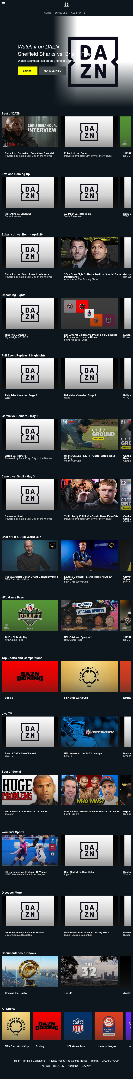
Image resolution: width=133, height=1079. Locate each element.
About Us (73, 1066)
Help (17, 1060)
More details (52, 70)
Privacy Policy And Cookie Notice (68, 1060)
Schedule (61, 13)
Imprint (94, 1060)
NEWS (46, 1066)
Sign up (27, 70)
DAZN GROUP (110, 1060)
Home (47, 13)
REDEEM (58, 1066)
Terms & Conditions (34, 1060)
